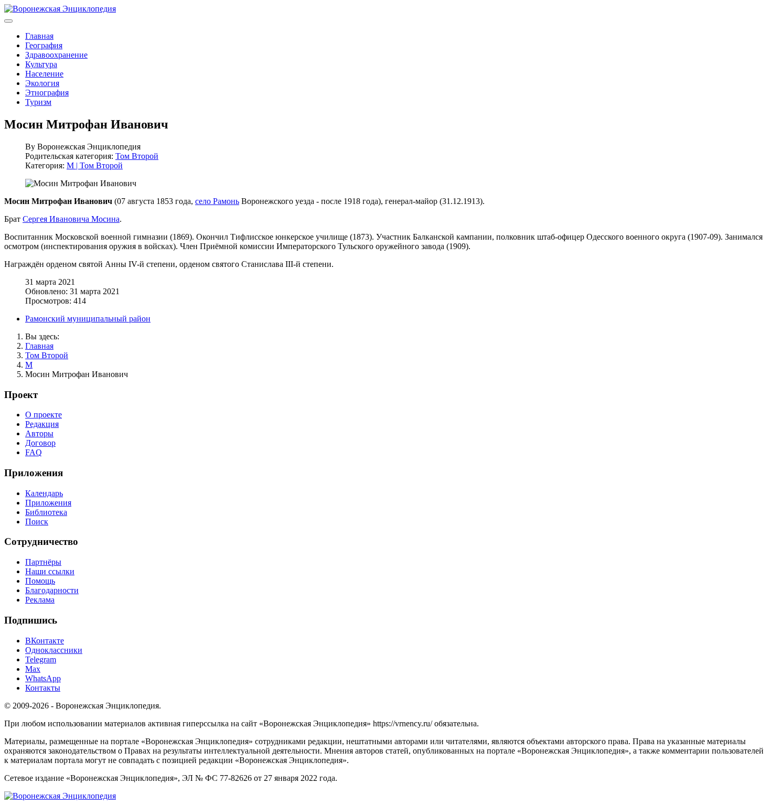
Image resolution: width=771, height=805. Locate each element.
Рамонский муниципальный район (88, 318)
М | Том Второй (95, 165)
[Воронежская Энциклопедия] (60, 8)
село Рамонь (217, 201)
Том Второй (136, 156)
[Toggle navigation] (8, 21)
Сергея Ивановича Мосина (71, 218)
